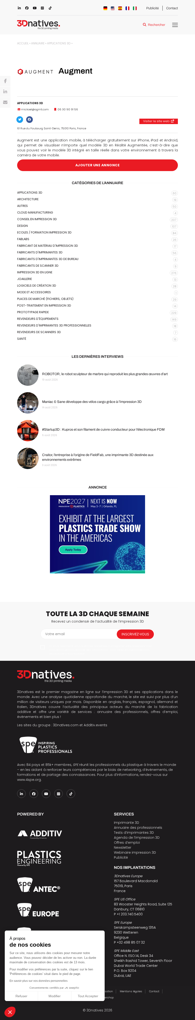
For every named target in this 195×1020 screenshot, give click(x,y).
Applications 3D (59, 43)
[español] (120, 8)
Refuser (21, 996)
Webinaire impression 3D (135, 852)
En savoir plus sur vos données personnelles (39, 981)
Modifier (55, 996)
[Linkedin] (5, 92)
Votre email (55, 634)
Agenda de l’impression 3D (137, 837)
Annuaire (37, 43)
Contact (172, 8)
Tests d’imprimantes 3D (134, 832)
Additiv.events (95, 725)
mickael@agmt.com (35, 109)
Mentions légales (131, 991)
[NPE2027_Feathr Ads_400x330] (97, 534)
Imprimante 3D (126, 822)
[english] (113, 8)
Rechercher (156, 25)
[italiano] (135, 8)
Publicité (152, 8)
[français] (127, 8)
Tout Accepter (88, 996)
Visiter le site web (156, 121)
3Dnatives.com (65, 725)
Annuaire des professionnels (138, 827)
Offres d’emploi (127, 842)
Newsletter (122, 847)
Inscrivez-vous (135, 634)
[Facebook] (5, 81)
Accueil (23, 43)
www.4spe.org (29, 779)
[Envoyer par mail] (5, 102)
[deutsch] (105, 8)
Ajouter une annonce (97, 165)
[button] (10, 1012)
